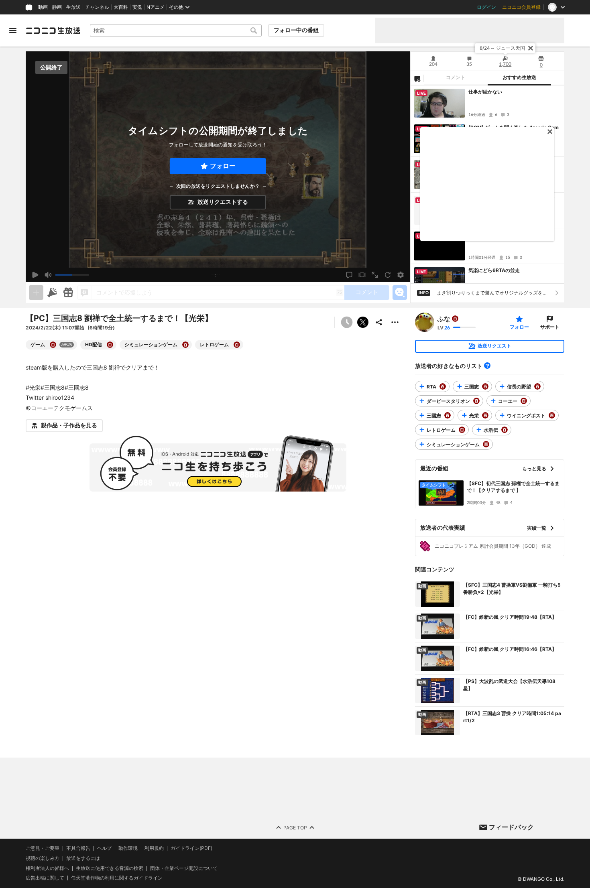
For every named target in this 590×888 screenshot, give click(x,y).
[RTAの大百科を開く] (442, 386)
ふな (443, 319)
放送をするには (83, 858)
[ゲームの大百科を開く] (53, 344)
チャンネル (97, 7)
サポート (549, 327)
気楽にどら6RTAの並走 (494, 270)
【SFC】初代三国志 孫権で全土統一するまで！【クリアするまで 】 (513, 486)
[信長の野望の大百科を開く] (537, 386)
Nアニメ (155, 7)
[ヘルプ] (487, 365)
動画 (43, 7)
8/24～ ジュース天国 (502, 48)
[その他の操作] (395, 322)
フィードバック (511, 827)
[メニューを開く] (13, 30)
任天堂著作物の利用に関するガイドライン (117, 878)
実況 (137, 7)
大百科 (121, 7)
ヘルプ (104, 848)
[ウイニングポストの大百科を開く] (552, 415)
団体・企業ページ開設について (184, 868)
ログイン (486, 7)
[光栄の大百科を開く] (485, 415)
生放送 (73, 7)
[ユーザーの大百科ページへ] (455, 318)
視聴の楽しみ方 (42, 858)
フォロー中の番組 (296, 30)
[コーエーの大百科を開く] (524, 401)
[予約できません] (346, 322)
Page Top (295, 827)
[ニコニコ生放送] (53, 30)
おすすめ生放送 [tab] (519, 77)
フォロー (223, 166)
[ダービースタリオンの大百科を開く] (476, 401)
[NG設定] (417, 78)
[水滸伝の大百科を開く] (504, 430)
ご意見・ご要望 (42, 848)
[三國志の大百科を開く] (447, 415)
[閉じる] (530, 48)
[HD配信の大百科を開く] (110, 344)
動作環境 (128, 848)
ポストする (362, 322)
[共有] (379, 322)
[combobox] (176, 30)
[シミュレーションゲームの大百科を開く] (185, 344)
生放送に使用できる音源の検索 (109, 868)
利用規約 (154, 848)
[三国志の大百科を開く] (485, 386)
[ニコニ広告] (52, 292)
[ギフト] (68, 292)
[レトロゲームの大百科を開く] (237, 344)
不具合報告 (78, 848)
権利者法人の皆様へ (47, 868)
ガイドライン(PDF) (191, 848)
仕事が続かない (485, 92)
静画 (57, 7)
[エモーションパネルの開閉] (400, 292)
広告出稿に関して (45, 878)
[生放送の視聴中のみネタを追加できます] (36, 292)
